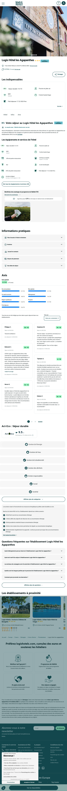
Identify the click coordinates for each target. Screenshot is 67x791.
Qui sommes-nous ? (39, 747)
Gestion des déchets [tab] (35, 468)
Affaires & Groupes (39, 758)
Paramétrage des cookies (57, 755)
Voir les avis (17, 69)
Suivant (39, 421)
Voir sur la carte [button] (33, 65)
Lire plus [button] (20, 134)
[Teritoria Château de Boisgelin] (16, 607)
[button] (3, 788)
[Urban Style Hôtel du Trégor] (47, 607)
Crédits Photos (54, 762)
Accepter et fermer (29, 782)
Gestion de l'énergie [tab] (35, 444)
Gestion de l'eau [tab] (35, 452)
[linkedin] (43, 768)
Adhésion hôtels (38, 753)
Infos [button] (12, 115)
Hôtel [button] (5, 115)
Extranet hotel (38, 750)
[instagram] (38, 768)
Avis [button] (19, 115)
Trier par (46, 315)
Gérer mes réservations (24, 747)
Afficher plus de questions (32, 585)
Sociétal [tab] (35, 492)
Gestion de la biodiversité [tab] (35, 460)
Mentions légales (54, 747)
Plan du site (53, 760)
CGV (51, 757)
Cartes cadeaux (38, 755)
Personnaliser (11, 782)
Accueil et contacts (13, 251)
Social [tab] (35, 484)
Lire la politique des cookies (9, 776)
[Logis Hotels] (19, 3)
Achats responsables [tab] (35, 476)
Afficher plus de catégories (32, 499)
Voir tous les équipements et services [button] (16, 184)
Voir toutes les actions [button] (9, 535)
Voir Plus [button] (59, 106)
